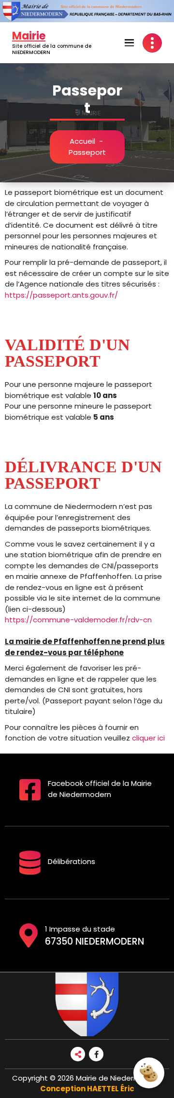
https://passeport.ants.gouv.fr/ (61, 295)
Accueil (82, 141)
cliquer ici (148, 738)
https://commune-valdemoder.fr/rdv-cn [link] (78, 620)
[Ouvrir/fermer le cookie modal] (148, 1072)
